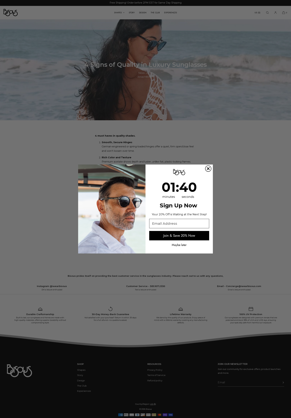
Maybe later (179, 244)
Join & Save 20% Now (179, 235)
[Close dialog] (208, 168)
